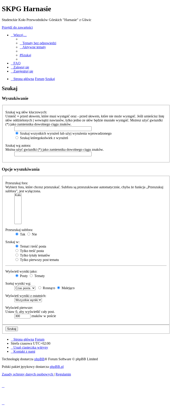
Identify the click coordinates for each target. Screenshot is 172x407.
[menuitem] (38, 43)
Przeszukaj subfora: (19, 230)
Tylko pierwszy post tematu (39, 260)
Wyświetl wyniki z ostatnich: (25, 296)
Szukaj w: (12, 242)
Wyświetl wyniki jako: (21, 271)
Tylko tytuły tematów (34, 255)
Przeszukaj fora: (16, 183)
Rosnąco (48, 288)
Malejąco (68, 288)
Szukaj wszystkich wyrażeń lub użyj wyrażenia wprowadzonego (65, 133)
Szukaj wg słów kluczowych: (26, 112)
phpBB (39, 359)
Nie (34, 234)
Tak (22, 234)
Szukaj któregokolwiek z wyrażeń (43, 138)
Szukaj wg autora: (18, 145)
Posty (23, 276)
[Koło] (18, 195)
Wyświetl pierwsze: (19, 307)
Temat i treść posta (32, 246)
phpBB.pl (57, 367)
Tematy (39, 276)
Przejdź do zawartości (17, 27)
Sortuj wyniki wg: (18, 283)
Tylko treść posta (31, 251)
